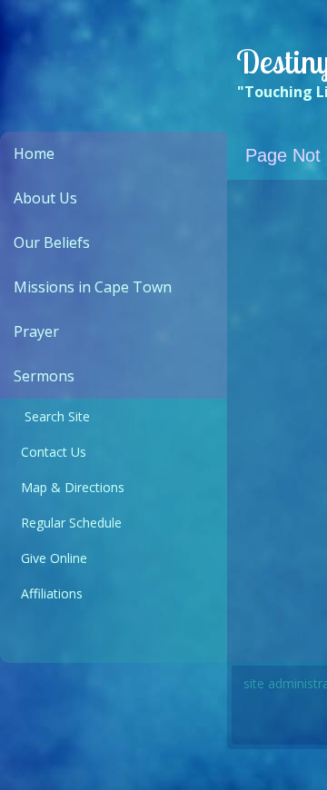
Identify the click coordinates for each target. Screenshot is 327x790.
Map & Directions (69, 487)
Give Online (50, 558)
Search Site (52, 416)
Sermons (44, 376)
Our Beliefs (52, 242)
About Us (45, 198)
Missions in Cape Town (93, 287)
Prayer (36, 331)
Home (34, 153)
